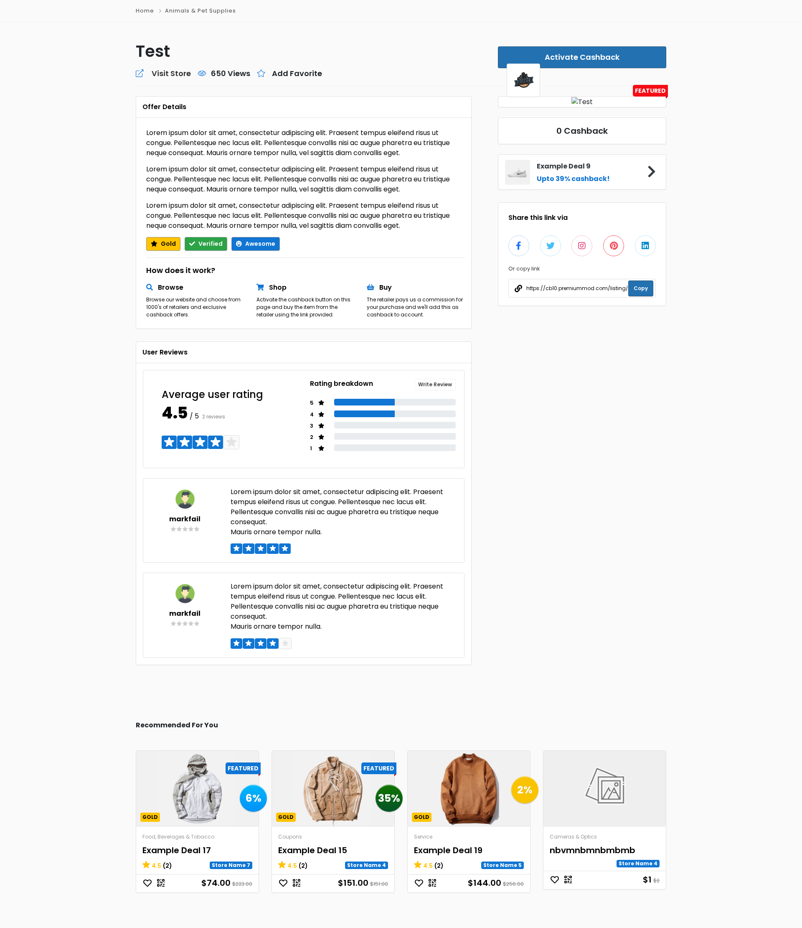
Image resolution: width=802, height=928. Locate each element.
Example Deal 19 (448, 850)
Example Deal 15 (312, 850)
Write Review (435, 384)
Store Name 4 (366, 865)
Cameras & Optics (573, 836)
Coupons (290, 836)
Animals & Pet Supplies (200, 10)
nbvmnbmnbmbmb (592, 850)
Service (423, 836)
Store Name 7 (231, 865)
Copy (641, 288)
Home (145, 10)
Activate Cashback (582, 57)
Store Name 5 (502, 865)
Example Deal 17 (176, 850)
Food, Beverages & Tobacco (178, 836)
